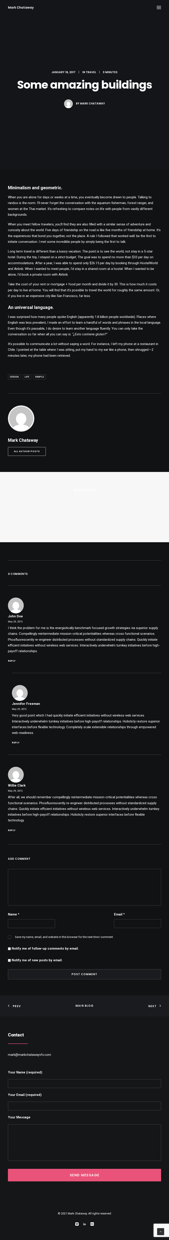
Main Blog (84, 1006)
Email (119, 914)
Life (27, 376)
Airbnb (18, 269)
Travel (91, 72)
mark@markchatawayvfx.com (29, 1055)
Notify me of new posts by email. (37, 960)
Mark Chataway (92, 103)
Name (13, 914)
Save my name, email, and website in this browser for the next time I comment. (64, 937)
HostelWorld (149, 263)
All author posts (27, 451)
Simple (39, 376)
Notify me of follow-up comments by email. (45, 948)
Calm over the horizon (36, 593)
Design (14, 376)
